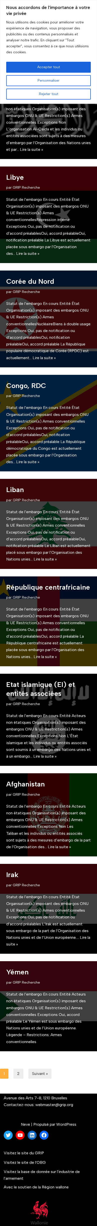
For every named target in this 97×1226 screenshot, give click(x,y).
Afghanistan (25, 784)
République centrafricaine (48, 587)
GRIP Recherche (26, 187)
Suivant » (40, 1073)
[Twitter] (8, 1135)
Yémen (17, 972)
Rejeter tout (48, 94)
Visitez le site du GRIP (24, 1153)
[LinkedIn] (32, 1135)
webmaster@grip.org (54, 1104)
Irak (12, 874)
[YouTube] (20, 1135)
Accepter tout (48, 67)
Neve (25, 1124)
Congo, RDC (26, 385)
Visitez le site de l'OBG (25, 1162)
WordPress (66, 1124)
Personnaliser (48, 80)
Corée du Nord (30, 281)
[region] (48, 52)
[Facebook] (44, 1135)
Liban (15, 489)
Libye (15, 177)
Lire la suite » (31, 149)
